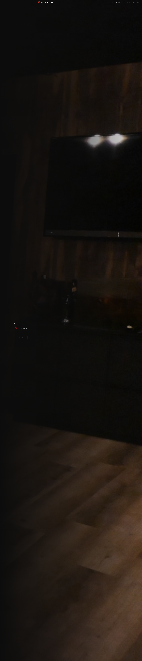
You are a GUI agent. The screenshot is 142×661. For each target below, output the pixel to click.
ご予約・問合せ (20, 337)
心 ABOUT (111, 2)
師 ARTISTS (119, 2)
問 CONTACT (136, 2)
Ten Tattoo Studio (46, 2)
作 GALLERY (128, 2)
